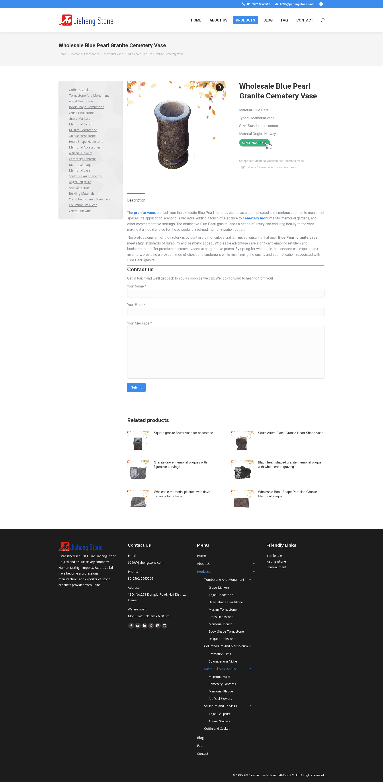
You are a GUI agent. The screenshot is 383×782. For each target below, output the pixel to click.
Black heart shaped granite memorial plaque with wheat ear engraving (289, 464)
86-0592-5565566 (258, 4)
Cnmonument (276, 567)
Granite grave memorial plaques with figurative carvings (180, 464)
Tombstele (274, 555)
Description (136, 200)
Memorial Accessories (268, 160)
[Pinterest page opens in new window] (151, 626)
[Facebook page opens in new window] (131, 626)
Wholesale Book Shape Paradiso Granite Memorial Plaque (287, 494)
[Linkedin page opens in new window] (144, 626)
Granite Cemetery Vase (260, 167)
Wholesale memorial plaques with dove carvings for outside (182, 494)
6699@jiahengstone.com (297, 4)
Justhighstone (276, 561)
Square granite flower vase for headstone (183, 433)
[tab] (136, 198)
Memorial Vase (294, 160)
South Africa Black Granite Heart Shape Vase (290, 433)
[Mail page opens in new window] (164, 626)
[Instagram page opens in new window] (158, 626)
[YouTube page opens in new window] (138, 626)
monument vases (286, 167)
